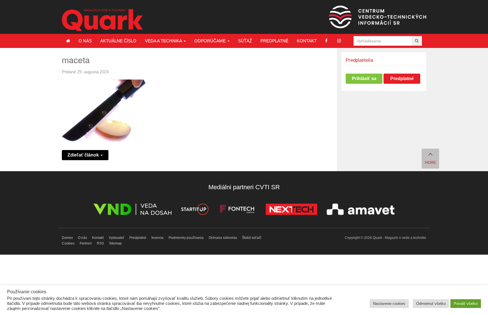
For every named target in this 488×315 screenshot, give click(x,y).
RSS (100, 243)
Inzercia (157, 238)
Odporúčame (210, 40)
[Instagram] (339, 40)
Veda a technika (164, 40)
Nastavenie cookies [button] (389, 303)
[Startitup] (194, 210)
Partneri (86, 243)
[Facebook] (326, 40)
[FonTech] (237, 210)
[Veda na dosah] (132, 210)
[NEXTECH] (291, 210)
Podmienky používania (186, 238)
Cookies (68, 243)
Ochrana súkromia (223, 238)
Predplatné (274, 40)
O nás (85, 40)
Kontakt (307, 40)
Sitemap (115, 243)
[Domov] (68, 41)
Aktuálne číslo (118, 40)
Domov (67, 238)
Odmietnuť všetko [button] (431, 303)
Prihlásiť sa (364, 78)
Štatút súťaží (251, 238)
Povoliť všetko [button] (466, 303)
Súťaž (245, 40)
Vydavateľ (116, 238)
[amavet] (361, 210)
